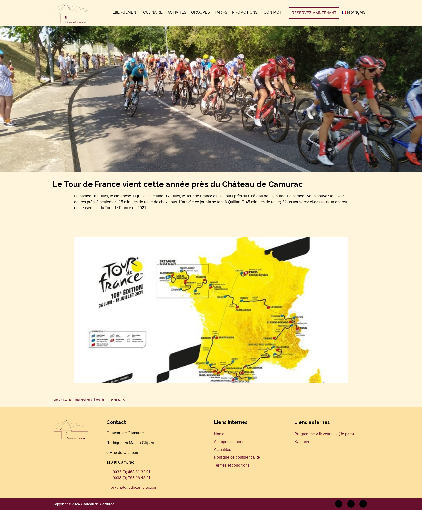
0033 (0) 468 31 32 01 (132, 472)
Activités (177, 12)
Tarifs (221, 12)
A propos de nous (229, 442)
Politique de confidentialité (237, 457)
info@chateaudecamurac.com (132, 487)
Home (219, 434)
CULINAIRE (153, 12)
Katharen (302, 442)
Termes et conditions (232, 465)
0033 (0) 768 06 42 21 (132, 478)
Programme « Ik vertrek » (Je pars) (324, 434)
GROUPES (200, 12)
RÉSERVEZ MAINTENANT (314, 13)
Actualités (222, 449)
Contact (272, 12)
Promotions (245, 12)
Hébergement (124, 12)
